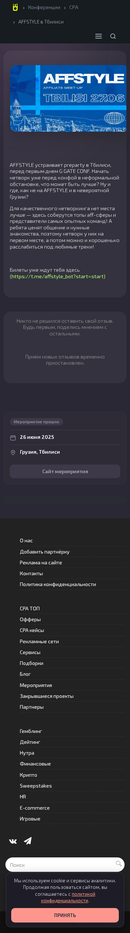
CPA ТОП (30, 608)
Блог (25, 674)
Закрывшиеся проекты (47, 696)
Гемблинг (31, 731)
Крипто (28, 775)
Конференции (44, 7)
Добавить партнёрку (45, 551)
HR (23, 796)
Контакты (31, 573)
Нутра (27, 753)
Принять (65, 915)
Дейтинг (30, 742)
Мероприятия (36, 685)
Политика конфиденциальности (58, 584)
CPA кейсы (32, 630)
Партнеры (32, 707)
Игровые (30, 818)
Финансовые (35, 763)
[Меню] (98, 36)
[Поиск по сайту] (113, 36)
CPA (73, 7)
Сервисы (30, 652)
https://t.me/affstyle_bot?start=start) (58, 276)
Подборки (31, 663)
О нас (26, 540)
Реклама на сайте (41, 562)
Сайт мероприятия (65, 471)
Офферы (30, 619)
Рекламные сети (39, 641)
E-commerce (35, 808)
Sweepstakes (36, 786)
